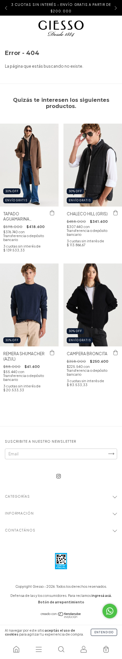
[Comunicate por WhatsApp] (109, 611)
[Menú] (38, 649)
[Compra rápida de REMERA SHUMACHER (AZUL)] (52, 352)
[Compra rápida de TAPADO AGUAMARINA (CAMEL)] (52, 213)
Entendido (104, 632)
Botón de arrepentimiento (61, 602)
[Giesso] (16, 649)
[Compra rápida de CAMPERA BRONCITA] (115, 352)
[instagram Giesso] (58, 476)
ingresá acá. (101, 596)
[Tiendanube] (61, 616)
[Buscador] (61, 649)
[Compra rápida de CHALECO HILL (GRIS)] (115, 213)
